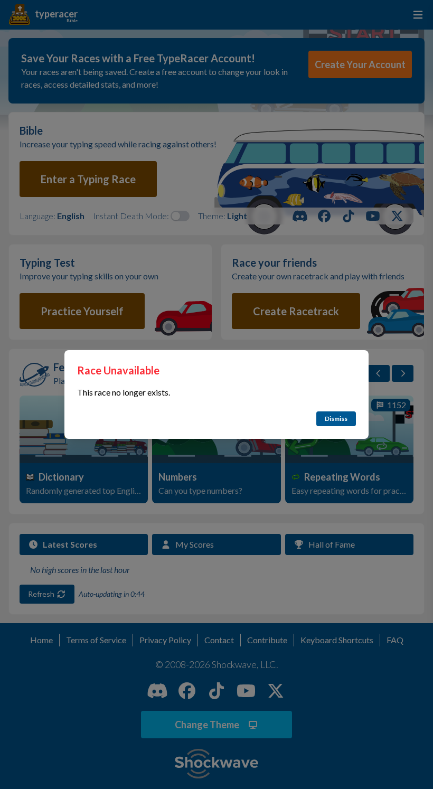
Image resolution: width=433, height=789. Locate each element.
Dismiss (336, 418)
